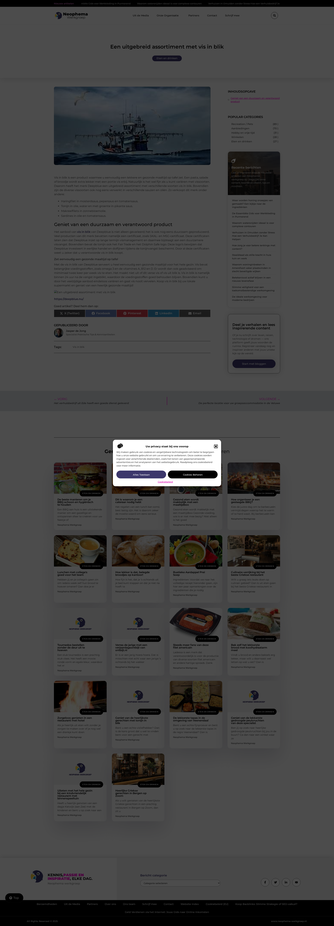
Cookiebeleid (165, 481)
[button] (216, 446)
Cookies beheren (193, 474)
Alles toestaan (141, 474)
